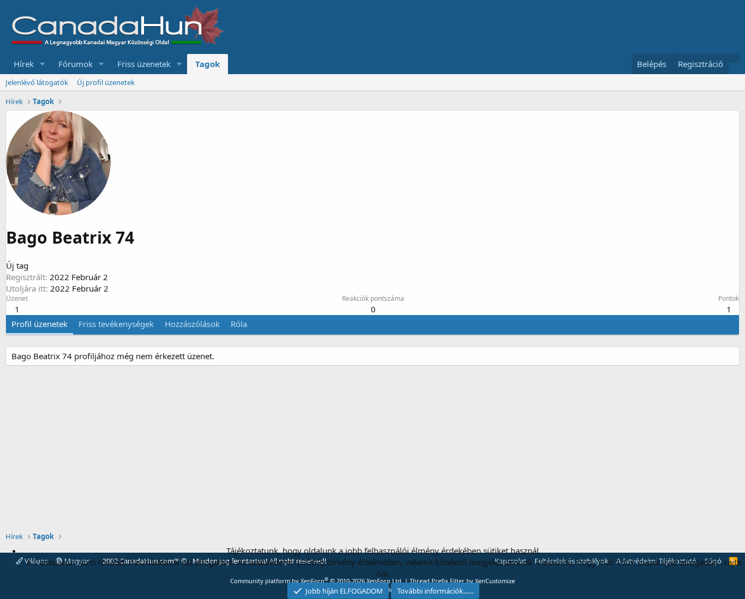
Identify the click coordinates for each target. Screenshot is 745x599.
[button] (42, 64)
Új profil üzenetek (106, 82)
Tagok (207, 63)
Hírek (24, 63)
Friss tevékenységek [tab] (116, 323)
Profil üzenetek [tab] (39, 323)
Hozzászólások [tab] (192, 323)
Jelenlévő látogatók (36, 82)
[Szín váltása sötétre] (734, 58)
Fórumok (75, 63)
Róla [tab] (239, 323)
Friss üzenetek (144, 63)
